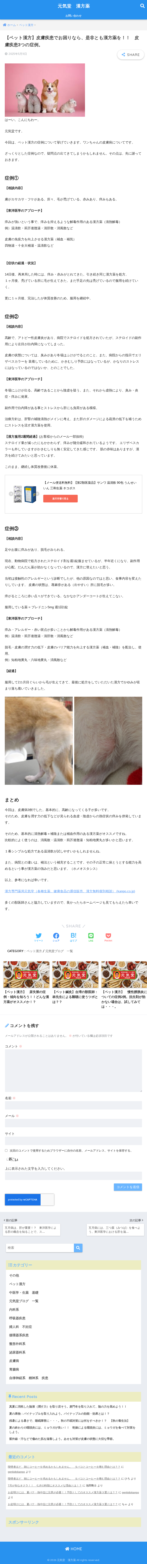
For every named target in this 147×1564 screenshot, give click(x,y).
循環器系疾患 (19, 1335)
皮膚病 (14, 1361)
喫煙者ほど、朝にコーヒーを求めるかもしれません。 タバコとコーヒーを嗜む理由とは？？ (64, 1466)
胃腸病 (14, 1369)
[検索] (78, 1248)
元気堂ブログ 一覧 (59, 951)
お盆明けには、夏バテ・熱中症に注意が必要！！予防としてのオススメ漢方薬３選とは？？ (63, 1492)
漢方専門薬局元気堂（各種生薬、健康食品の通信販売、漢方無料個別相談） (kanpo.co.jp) (70, 891)
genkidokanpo (16, 1471)
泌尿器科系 (17, 1352)
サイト (10, 1134)
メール (12, 1116)
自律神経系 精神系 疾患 (28, 1378)
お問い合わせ (73, 15)
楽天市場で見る (60, 498)
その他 (14, 1275)
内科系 (15, 1309)
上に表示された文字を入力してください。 (36, 1168)
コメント (13, 1046)
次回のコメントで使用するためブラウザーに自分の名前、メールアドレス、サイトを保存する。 (71, 1150)
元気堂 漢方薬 (74, 6)
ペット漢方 (34, 951)
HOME (75, 1548)
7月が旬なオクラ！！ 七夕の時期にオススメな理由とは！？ (45, 1485)
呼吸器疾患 (17, 1318)
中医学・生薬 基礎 (23, 1292)
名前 (10, 1098)
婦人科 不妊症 (20, 1327)
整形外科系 (17, 1344)
